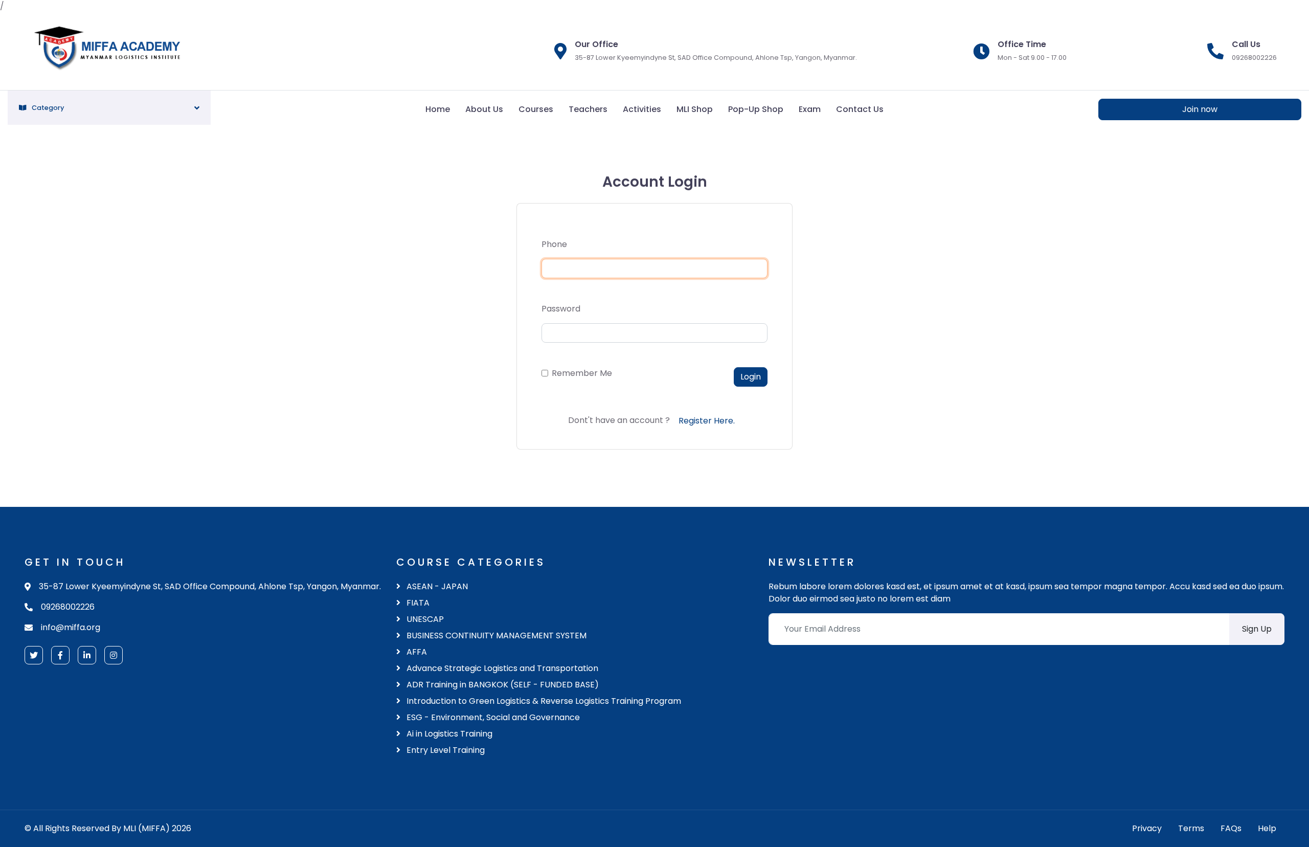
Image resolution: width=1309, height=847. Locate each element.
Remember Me (582, 373)
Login (750, 377)
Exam (810, 109)
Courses (535, 109)
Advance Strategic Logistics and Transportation (501, 668)
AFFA (415, 652)
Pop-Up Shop (755, 109)
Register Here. (707, 421)
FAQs (1231, 828)
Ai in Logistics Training (448, 734)
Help (1267, 828)
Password (560, 309)
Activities (642, 109)
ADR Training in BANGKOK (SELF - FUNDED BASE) (501, 684)
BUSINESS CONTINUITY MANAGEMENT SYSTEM (495, 635)
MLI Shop (694, 109)
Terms (1191, 828)
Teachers (588, 109)
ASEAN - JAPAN (436, 586)
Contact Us (860, 109)
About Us (484, 109)
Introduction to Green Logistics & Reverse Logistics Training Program (542, 701)
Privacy (1147, 828)
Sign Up (1257, 629)
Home (437, 109)
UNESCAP (424, 619)
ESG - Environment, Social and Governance (492, 717)
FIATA (417, 603)
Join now (1199, 109)
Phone (554, 244)
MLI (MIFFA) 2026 (157, 828)
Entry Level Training (444, 750)
